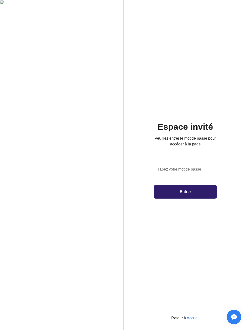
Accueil (193, 318)
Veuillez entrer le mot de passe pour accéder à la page (185, 141)
